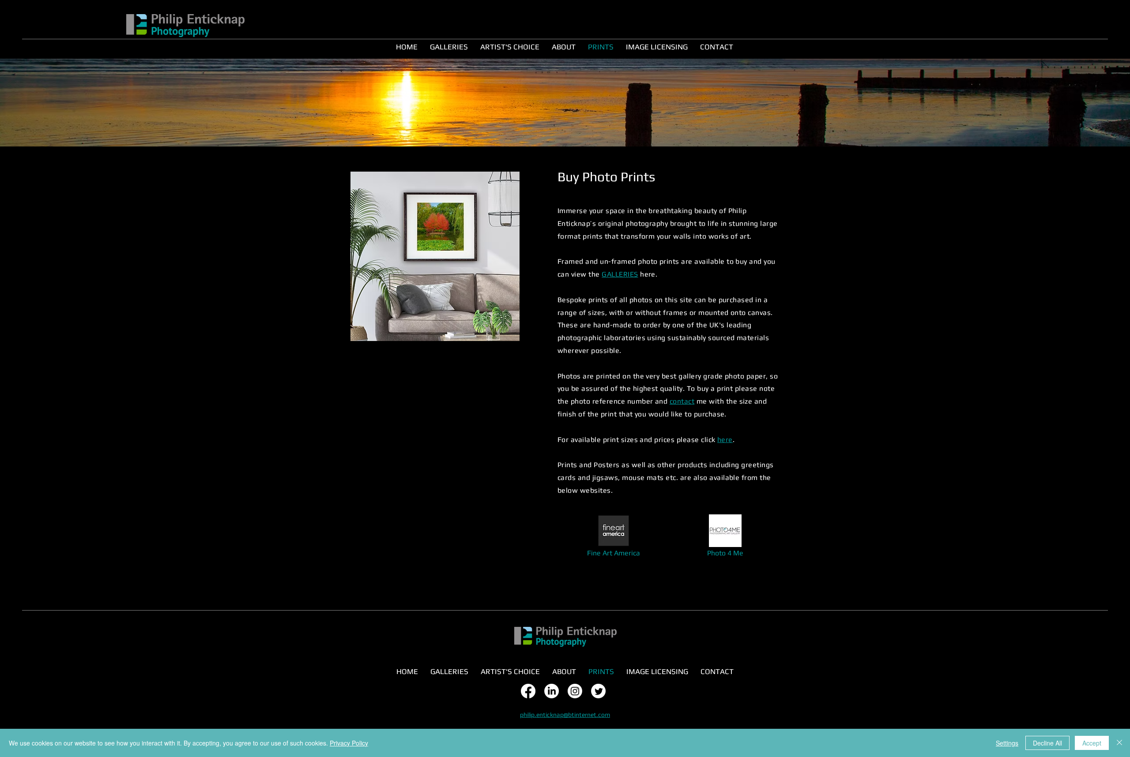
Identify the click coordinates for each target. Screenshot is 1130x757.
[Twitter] (598, 691)
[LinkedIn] (551, 691)
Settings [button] (1007, 742)
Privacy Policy (349, 742)
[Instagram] (575, 691)
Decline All (1047, 742)
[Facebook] (528, 691)
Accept (1091, 742)
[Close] (1119, 743)
